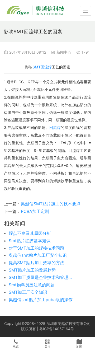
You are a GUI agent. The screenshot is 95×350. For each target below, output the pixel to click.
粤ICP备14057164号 (56, 328)
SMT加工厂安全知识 (28, 292)
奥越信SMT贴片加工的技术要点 (50, 203)
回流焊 (55, 127)
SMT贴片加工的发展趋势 (32, 270)
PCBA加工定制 (35, 211)
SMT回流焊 (42, 67)
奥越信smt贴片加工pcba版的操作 (41, 299)
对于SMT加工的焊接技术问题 (36, 248)
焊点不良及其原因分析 (30, 233)
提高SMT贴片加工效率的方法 (36, 262)
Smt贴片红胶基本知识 (29, 240)
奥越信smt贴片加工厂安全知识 (38, 255)
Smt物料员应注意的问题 (32, 284)
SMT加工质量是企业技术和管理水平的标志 (42, 277)
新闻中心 (63, 52)
